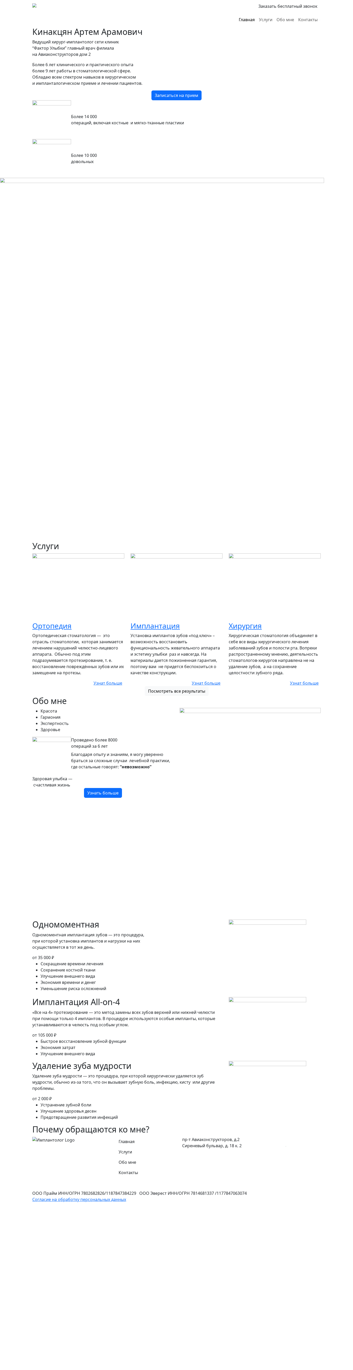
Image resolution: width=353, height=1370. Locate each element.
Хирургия (245, 626)
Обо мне (285, 19)
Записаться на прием (176, 95)
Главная (247, 19)
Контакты (308, 19)
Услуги (265, 19)
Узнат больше (108, 683)
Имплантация (155, 626)
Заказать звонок (287, 6)
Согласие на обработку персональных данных (79, 1199)
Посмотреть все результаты (176, 691)
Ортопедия (52, 626)
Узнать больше (103, 793)
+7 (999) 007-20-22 (229, 6)
